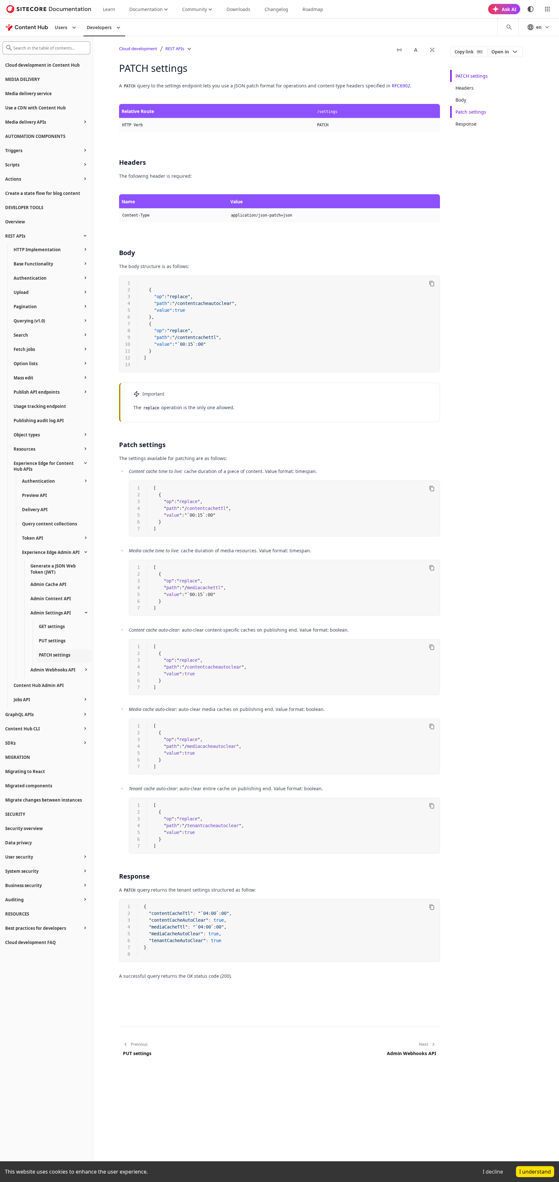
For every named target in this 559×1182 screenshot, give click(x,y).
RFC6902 (401, 86)
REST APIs (174, 48)
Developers (99, 27)
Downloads (238, 9)
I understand (535, 1171)
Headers (464, 88)
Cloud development (138, 48)
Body (460, 100)
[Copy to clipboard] (432, 283)
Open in (500, 52)
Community (194, 9)
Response (466, 124)
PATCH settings (471, 76)
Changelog (276, 9)
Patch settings (470, 112)
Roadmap (312, 9)
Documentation (146, 9)
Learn (109, 9)
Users (61, 27)
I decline (493, 1171)
